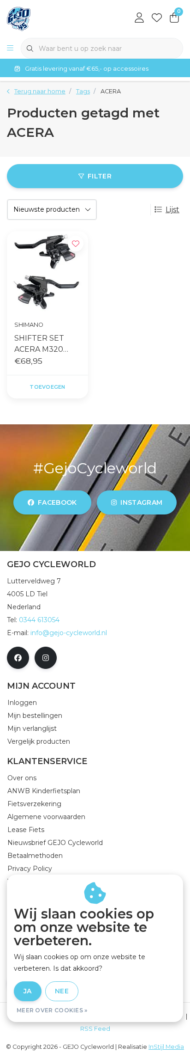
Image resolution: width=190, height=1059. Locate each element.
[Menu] (10, 48)
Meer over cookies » (52, 1010)
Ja (28, 991)
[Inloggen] (139, 18)
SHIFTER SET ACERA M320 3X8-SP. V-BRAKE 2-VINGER (46, 344)
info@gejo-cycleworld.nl (68, 633)
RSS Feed (95, 1028)
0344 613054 (39, 620)
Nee (62, 991)
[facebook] (18, 658)
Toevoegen (47, 387)
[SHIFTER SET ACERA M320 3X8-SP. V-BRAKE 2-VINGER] (47, 271)
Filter (100, 176)
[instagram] (46, 658)
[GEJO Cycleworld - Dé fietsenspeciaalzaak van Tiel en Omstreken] (18, 18)
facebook (57, 502)
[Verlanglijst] (157, 18)
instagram (141, 502)
